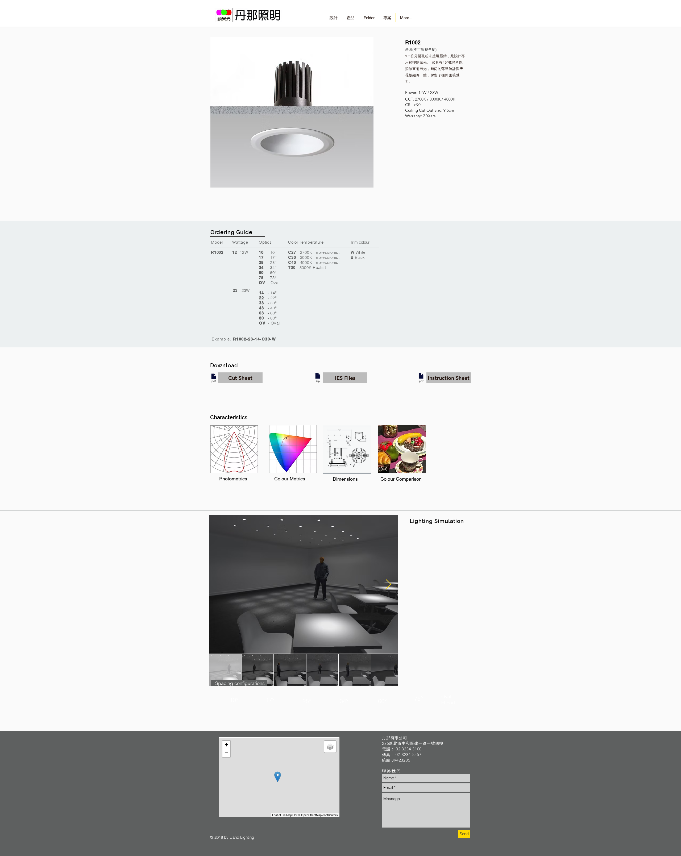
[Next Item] (388, 584)
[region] (234, 449)
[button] (240, 377)
